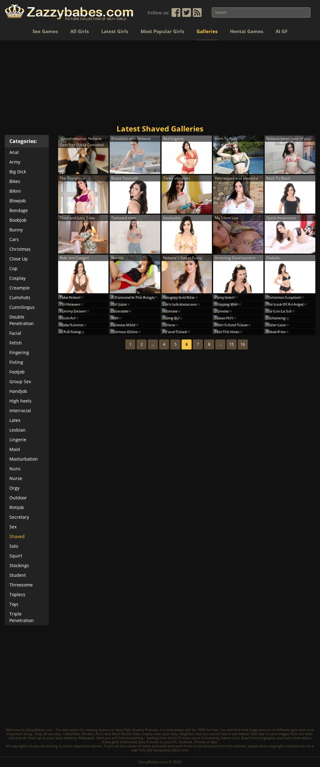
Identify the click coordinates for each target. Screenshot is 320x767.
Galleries (207, 31)
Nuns (15, 469)
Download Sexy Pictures (139, 742)
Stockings (19, 565)
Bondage (18, 210)
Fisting (16, 362)
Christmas (20, 249)
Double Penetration (21, 320)
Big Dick (17, 172)
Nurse (15, 478)
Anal (14, 152)
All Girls (79, 31)
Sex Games (45, 31)
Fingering (19, 352)
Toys (13, 604)
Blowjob (17, 201)
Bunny (16, 230)
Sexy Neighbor (182, 733)
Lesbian (17, 430)
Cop (13, 268)
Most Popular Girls (162, 31)
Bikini (15, 191)
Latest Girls (114, 31)
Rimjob (16, 507)
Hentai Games (246, 31)
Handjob (18, 391)
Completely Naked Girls (220, 737)
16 (243, 344)
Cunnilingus (22, 307)
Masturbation (23, 459)
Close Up (18, 259)
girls (294, 729)
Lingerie (17, 440)
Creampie (19, 288)
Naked (243, 733)
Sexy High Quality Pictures (136, 729)
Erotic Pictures (179, 737)
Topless (17, 594)
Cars (14, 239)
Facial (15, 333)
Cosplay (17, 278)
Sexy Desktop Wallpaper (74, 737)
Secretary (19, 517)
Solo (13, 546)
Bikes (14, 181)
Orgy (14, 488)
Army (14, 162)
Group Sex (20, 381)
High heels (20, 401)
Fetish (15, 343)
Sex (13, 527)
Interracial (20, 410)
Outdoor (18, 498)
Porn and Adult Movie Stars (118, 733)
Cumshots (19, 297)
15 (231, 344)
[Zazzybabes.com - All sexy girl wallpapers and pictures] (69, 12)
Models (88, 733)
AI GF (282, 31)
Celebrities (71, 733)
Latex (14, 420)
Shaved (17, 536)
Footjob (17, 372)
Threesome (21, 585)
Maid (14, 449)
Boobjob (18, 220)
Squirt (15, 556)
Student (17, 575)
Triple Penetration (21, 617)
